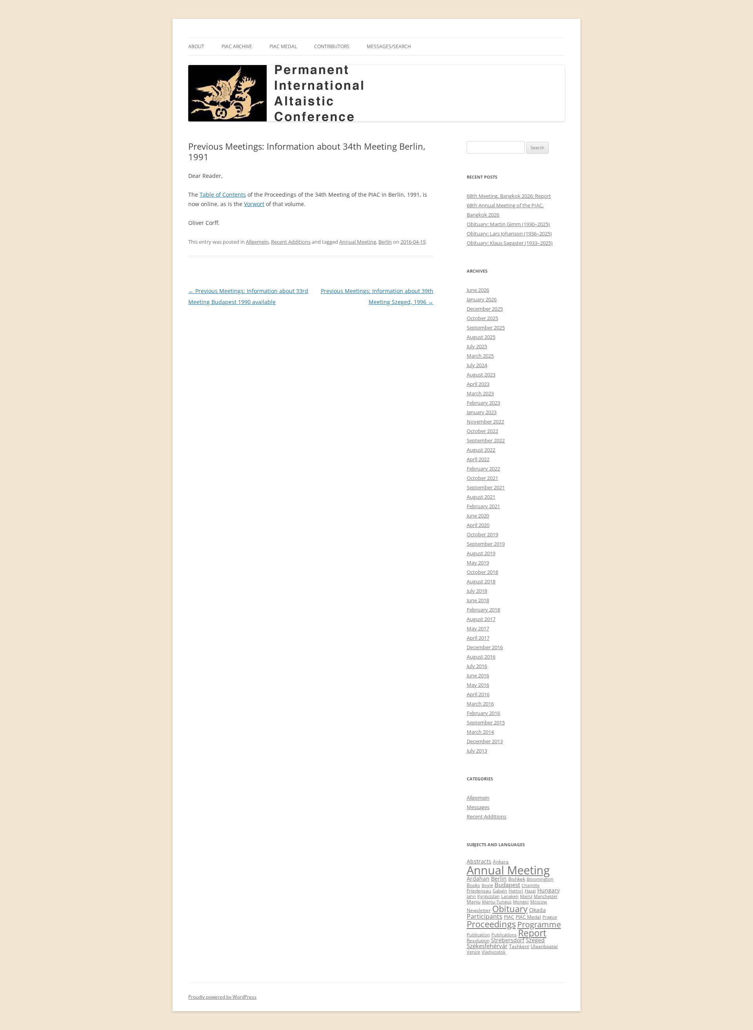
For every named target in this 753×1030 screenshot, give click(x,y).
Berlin (385, 241)
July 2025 (477, 346)
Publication (478, 935)
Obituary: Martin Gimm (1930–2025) (508, 224)
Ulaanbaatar (544, 946)
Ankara (501, 861)
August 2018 (481, 581)
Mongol (521, 902)
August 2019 (481, 553)
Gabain (500, 891)
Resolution (478, 940)
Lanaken (509, 896)
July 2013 (477, 750)
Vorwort (254, 204)
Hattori (516, 891)
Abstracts (479, 861)
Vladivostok (494, 952)
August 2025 (481, 336)
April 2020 (478, 525)
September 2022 (486, 440)
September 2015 (486, 722)
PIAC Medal (283, 46)
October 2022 (482, 430)
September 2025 (486, 327)
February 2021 (483, 506)
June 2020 (478, 515)
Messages (478, 807)
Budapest (507, 885)
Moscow (538, 902)
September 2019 (486, 543)
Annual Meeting (357, 241)
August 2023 (481, 374)
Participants (484, 916)
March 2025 (480, 355)
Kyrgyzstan (488, 896)
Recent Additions (291, 241)
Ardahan (478, 878)
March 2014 (480, 731)
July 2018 (477, 590)
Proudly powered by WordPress (222, 997)
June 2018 (478, 600)
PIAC (509, 917)
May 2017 (478, 628)
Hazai (530, 891)
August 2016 (481, 656)
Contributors (331, 46)
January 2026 (482, 299)
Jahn (471, 896)
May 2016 (478, 684)
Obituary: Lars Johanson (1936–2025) (509, 233)
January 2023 (482, 412)
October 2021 (482, 478)
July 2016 (477, 666)
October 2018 (482, 572)
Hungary (548, 890)
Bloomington (540, 879)
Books (473, 885)
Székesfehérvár (487, 946)
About (196, 46)
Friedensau (479, 890)
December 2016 (485, 647)
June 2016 (478, 675)
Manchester (546, 896)
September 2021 (486, 487)
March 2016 (480, 703)
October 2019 (482, 534)
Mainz (526, 896)
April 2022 (478, 459)
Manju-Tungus (496, 902)
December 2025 (485, 308)
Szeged (535, 940)
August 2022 (481, 449)
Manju (473, 901)
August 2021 (481, 496)
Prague (549, 917)
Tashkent (519, 946)
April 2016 (478, 694)
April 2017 (478, 637)
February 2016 (483, 713)
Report (532, 933)
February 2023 (483, 402)
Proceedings (491, 924)
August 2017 (481, 619)
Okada (537, 910)
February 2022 (483, 468)
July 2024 (477, 365)
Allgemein (257, 241)
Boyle (487, 885)
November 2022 (485, 421)
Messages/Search (389, 46)
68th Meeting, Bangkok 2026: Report (509, 195)
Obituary (509, 909)
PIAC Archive (237, 46)
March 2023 (480, 393)
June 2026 (478, 289)
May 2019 (478, 562)
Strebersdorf (507, 940)
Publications (504, 935)
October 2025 (482, 318)
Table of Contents (223, 194)
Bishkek (516, 879)
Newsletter (479, 910)
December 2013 (485, 741)
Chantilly (531, 885)
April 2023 (478, 383)
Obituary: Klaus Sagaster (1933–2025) (510, 242)
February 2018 (483, 609)
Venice (473, 952)
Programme (539, 924)
